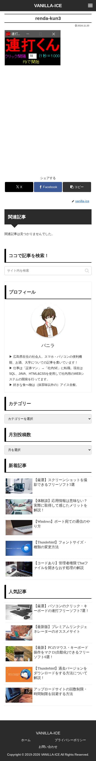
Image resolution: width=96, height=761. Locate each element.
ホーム (26, 740)
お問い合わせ (48, 746)
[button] (77, 187)
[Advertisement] (48, 118)
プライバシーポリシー (70, 740)
